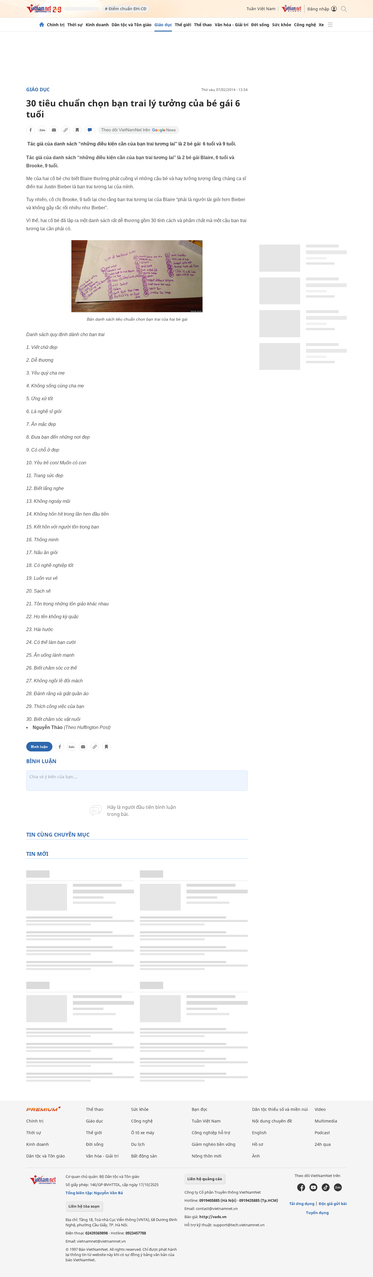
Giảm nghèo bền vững (213, 1144)
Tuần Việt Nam (261, 8)
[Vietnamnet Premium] (43, 1111)
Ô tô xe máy (142, 1132)
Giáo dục (163, 25)
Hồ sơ (257, 1144)
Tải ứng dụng (301, 1203)
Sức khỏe (281, 25)
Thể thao (203, 25)
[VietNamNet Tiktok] (326, 1189)
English (259, 1132)
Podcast (322, 1132)
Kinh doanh (97, 25)
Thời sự (75, 25)
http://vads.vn (213, 1216)
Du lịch (138, 1144)
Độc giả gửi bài (333, 1203)
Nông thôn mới (206, 1156)
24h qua (323, 1144)
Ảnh (256, 1156)
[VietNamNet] (41, 24)
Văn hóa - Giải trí (231, 25)
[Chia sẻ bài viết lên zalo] (42, 130)
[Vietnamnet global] (291, 10)
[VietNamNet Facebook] (301, 1189)
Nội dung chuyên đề (272, 1121)
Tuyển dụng (317, 1212)
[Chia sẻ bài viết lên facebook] (30, 130)
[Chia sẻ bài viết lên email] (54, 130)
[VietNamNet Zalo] (338, 1189)
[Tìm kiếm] (343, 8)
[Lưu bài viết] (77, 130)
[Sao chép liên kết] (65, 130)
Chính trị (55, 25)
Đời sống (260, 25)
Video (320, 1109)
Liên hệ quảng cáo (204, 1178)
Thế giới (183, 25)
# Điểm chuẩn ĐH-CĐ (125, 8)
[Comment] (90, 130)
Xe (321, 25)
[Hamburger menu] (330, 24)
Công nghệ (305, 25)
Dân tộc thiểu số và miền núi (280, 1109)
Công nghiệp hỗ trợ (211, 1132)
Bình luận (39, 746)
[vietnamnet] (43, 11)
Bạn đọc (199, 1109)
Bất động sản (144, 1156)
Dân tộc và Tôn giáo (132, 25)
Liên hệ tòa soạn (84, 1206)
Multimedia (326, 1121)
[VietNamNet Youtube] (313, 1189)
